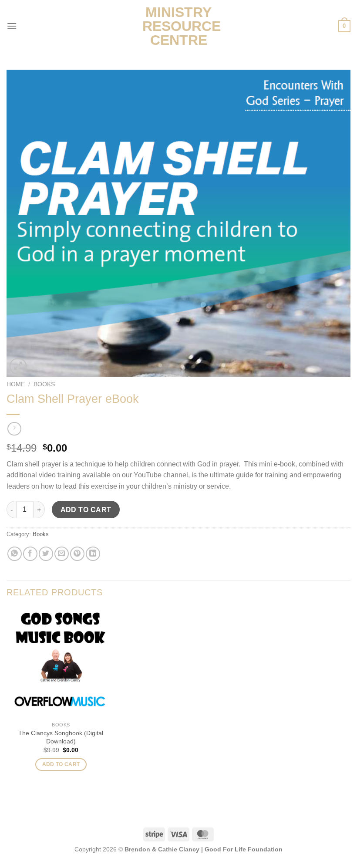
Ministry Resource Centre (178, 26)
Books (44, 384)
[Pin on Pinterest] (77, 554)
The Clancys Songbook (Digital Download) (60, 737)
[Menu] (12, 26)
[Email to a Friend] (61, 554)
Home (16, 384)
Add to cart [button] (61, 764)
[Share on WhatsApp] (14, 554)
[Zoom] (18, 366)
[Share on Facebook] (30, 554)
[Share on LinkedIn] (93, 554)
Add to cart (86, 509)
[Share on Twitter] (46, 554)
